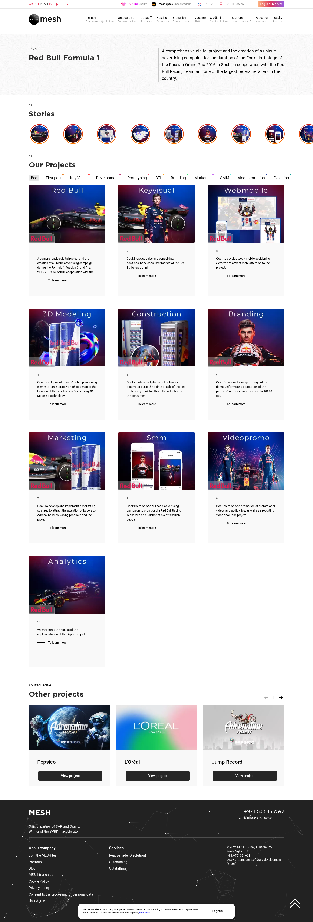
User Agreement (40, 901)
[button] (281, 697)
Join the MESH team (44, 855)
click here (144, 912)
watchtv (40, 4)
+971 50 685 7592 (264, 811)
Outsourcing (118, 862)
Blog (32, 868)
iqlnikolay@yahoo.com (259, 817)
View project (70, 776)
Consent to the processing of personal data (61, 894)
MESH (40, 813)
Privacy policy (39, 888)
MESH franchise (41, 875)
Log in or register (271, 4)
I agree (217, 911)
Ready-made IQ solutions (127, 855)
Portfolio (35, 862)
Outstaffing (117, 868)
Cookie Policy (39, 881)
